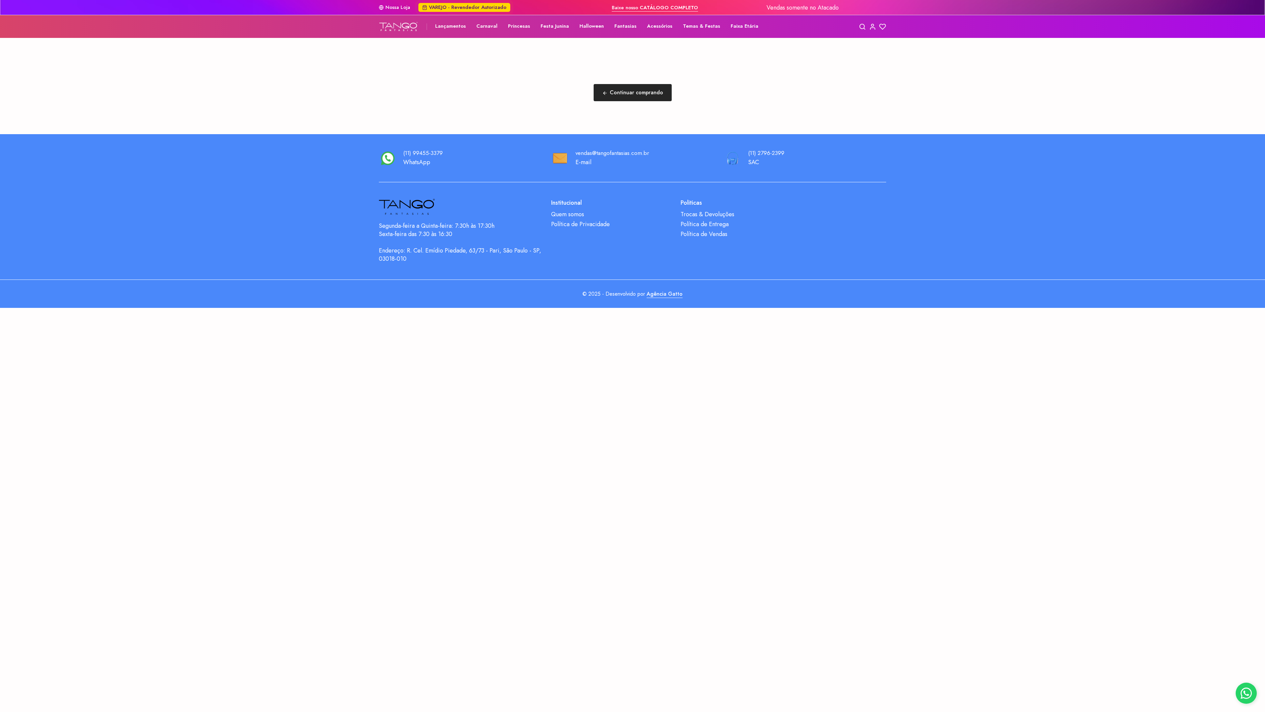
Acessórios (659, 26)
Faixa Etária (744, 26)
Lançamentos (450, 26)
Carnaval (486, 26)
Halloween (591, 26)
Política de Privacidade (580, 224)
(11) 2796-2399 (766, 153)
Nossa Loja (397, 7)
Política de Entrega (705, 224)
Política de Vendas (704, 234)
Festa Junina (555, 26)
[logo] (398, 26)
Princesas (519, 26)
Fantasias (625, 26)
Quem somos (567, 214)
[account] (872, 26)
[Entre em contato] (1246, 693)
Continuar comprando (636, 92)
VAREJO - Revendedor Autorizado (467, 7)
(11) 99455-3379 (423, 153)
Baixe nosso (655, 7)
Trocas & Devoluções (707, 214)
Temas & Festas (701, 26)
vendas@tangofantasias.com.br (612, 153)
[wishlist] (882, 26)
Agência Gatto (665, 294)
